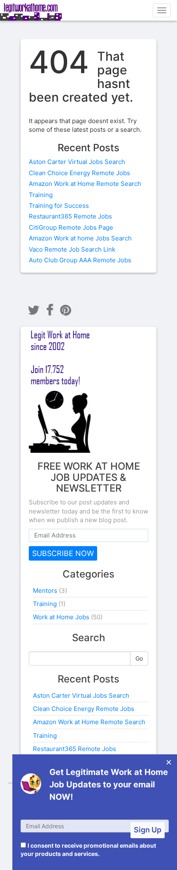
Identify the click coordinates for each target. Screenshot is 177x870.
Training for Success (59, 205)
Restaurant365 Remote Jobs (70, 216)
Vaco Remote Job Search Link (72, 249)
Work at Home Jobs (61, 617)
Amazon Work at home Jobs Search (80, 238)
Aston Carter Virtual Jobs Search (77, 162)
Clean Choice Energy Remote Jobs (79, 173)
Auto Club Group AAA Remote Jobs (80, 260)
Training (41, 195)
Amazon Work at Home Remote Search (85, 184)
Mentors (45, 590)
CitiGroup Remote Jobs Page (71, 227)
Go (139, 658)
